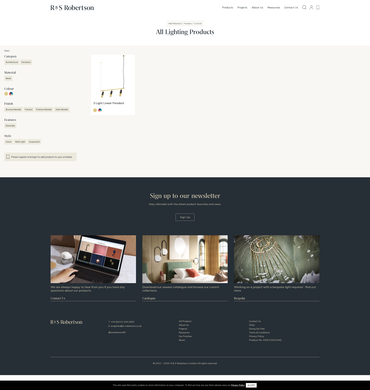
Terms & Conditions (259, 332)
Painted (28, 109)
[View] (185, 268)
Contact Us (255, 321)
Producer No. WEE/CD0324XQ (265, 340)
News (182, 340)
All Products (185, 321)
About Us (184, 324)
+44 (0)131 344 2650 (122, 321)
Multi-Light (20, 141)
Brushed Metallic (13, 109)
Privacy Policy (256, 336)
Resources (184, 332)
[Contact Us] (93, 268)
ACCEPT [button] (251, 385)
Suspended (34, 141)
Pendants (26, 62)
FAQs (252, 324)
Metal (8, 78)
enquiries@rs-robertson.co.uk (126, 325)
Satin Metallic (62, 109)
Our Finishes (185, 336)
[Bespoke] (276, 268)
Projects (183, 328)
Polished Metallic (44, 109)
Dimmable (10, 125)
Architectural (12, 62)
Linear (9, 141)
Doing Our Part (257, 328)
